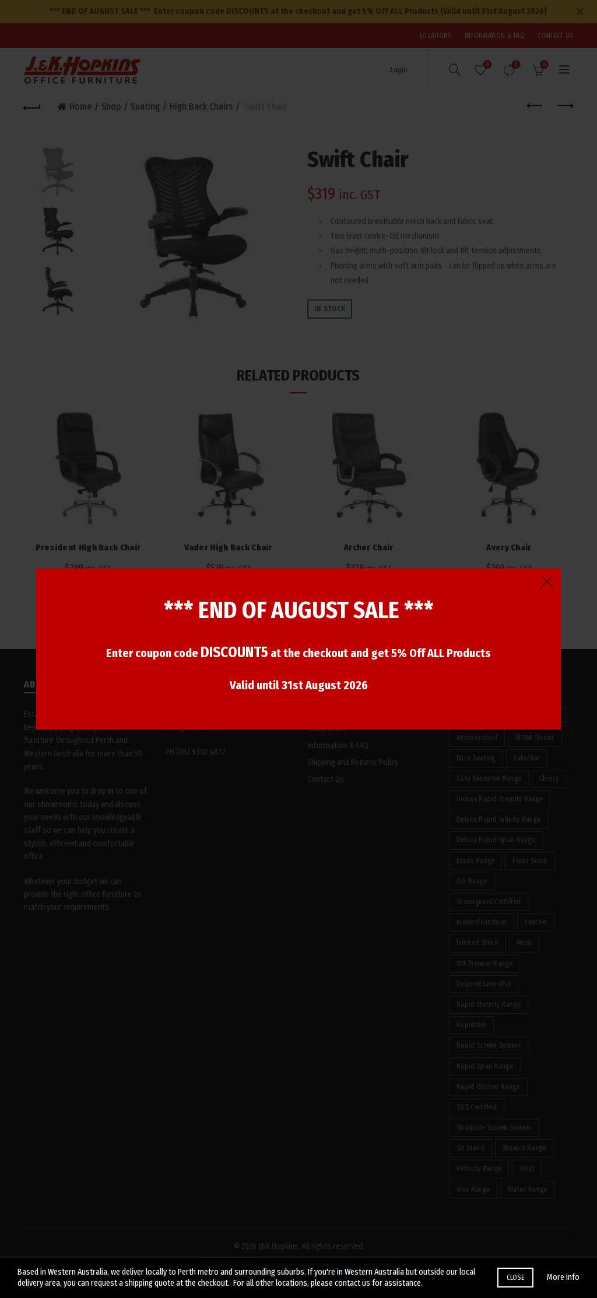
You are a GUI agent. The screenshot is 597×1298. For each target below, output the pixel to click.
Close (516, 1277)
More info (563, 1277)
